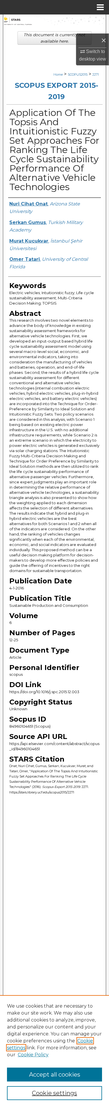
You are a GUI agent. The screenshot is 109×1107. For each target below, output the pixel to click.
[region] (54, 1051)
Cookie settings (54, 1093)
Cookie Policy (33, 1054)
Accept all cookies (54, 1074)
